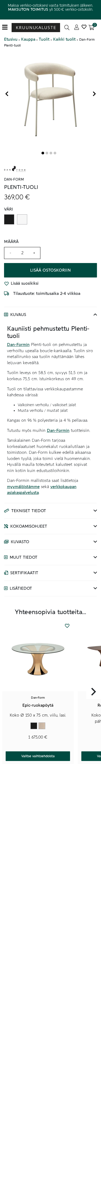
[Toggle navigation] (7, 27)
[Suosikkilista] (84, 27)
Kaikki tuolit (64, 39)
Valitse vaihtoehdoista (38, 756)
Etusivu (11, 39)
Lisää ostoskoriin (50, 270)
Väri (8, 209)
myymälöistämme (23, 486)
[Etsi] (67, 27)
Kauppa (28, 39)
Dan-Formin (18, 344)
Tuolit (44, 39)
